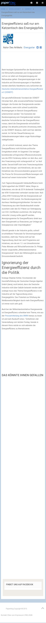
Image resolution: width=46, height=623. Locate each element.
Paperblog (10, 609)
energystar (29, 47)
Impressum (19, 615)
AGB (30, 615)
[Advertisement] (23, 479)
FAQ (26, 615)
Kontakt (4, 615)
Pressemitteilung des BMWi (16, 316)
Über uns (11, 615)
